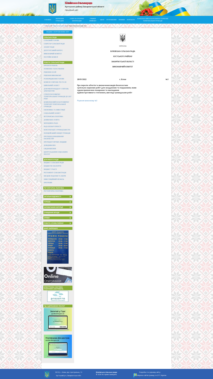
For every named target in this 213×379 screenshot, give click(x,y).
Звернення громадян (59, 20)
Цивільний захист (51, 85)
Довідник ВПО (50, 145)
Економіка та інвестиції (54, 110)
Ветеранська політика (53, 116)
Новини (122, 20)
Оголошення (111, 20)
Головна (47, 20)
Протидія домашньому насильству (54, 138)
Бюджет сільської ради (54, 162)
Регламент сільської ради (55, 172)
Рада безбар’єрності (52, 126)
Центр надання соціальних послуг (56, 153)
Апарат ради (49, 47)
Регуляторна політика (53, 191)
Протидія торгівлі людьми (55, 142)
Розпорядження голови (54, 79)
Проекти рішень (50, 65)
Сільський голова (51, 40)
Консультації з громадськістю (57, 130)
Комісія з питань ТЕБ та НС (55, 82)
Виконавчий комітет (53, 54)
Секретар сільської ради (54, 44)
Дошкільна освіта (51, 120)
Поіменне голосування (54, 69)
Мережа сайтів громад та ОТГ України (151, 375)
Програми (48, 182)
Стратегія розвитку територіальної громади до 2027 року (57, 97)
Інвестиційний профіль (54, 179)
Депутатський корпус (53, 50)
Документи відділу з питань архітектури (56, 90)
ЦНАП (102, 20)
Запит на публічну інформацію (77, 20)
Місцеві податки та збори (55, 176)
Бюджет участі (50, 169)
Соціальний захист (52, 113)
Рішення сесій (50, 72)
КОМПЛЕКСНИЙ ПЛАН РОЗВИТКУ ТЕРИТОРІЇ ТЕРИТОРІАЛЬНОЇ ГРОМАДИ (152, 20)
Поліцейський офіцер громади (57, 133)
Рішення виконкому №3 (87, 100)
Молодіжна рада (51, 123)
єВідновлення (50, 149)
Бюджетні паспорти (52, 166)
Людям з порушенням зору (57, 32)
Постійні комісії (51, 57)
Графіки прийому (92, 20)
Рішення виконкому (59, 26)
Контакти (131, 20)
